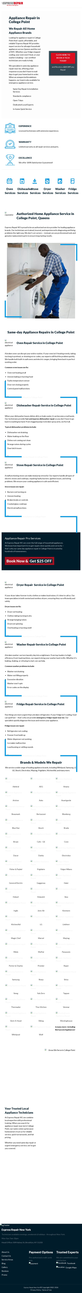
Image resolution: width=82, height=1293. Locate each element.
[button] (79, 4)
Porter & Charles (16, 966)
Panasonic (66, 952)
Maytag (66, 938)
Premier (41, 966)
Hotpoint (41, 897)
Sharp (41, 979)
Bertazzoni (41, 814)
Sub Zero (41, 993)
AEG (41, 786)
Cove (66, 842)
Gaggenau (41, 883)
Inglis (16, 910)
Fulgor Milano (66, 869)
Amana (66, 786)
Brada (66, 828)
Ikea (66, 897)
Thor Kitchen (41, 1007)
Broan (15, 842)
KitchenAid (15, 924)
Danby (41, 855)
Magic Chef (16, 938)
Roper (66, 966)
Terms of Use (47, 1290)
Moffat (41, 952)
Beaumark (16, 814)
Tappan (66, 993)
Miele (15, 952)
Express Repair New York (32, 1287)
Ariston (16, 800)
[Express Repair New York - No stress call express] (12, 4)
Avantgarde (66, 800)
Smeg (16, 993)
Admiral (16, 786)
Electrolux (66, 855)
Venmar (66, 1007)
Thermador (16, 1007)
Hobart (16, 897)
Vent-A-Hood (15, 1021)
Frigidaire (41, 869)
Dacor (15, 855)
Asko (41, 800)
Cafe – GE (41, 842)
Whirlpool (16, 1034)
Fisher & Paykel (16, 869)
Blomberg (66, 814)
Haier (66, 883)
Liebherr (66, 924)
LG (41, 924)
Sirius (66, 979)
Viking (41, 1021)
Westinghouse (66, 1021)
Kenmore (66, 910)
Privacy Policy (35, 1290)
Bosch (41, 828)
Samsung (16, 979)
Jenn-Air (41, 910)
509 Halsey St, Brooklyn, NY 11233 (27, 1242)
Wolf (41, 1034)
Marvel (41, 938)
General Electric (16, 883)
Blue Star (16, 828)
